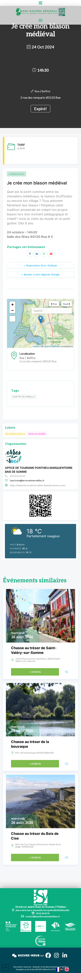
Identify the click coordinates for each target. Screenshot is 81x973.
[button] (40, 3)
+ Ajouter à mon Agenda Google (40, 274)
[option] (68, 969)
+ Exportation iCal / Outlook (40, 265)
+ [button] (12, 304)
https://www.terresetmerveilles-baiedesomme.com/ (38, 485)
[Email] (51, 253)
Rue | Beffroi (42, 91)
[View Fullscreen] (12, 319)
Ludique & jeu (16, 173)
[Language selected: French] (64, 969)
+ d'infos (35, 671)
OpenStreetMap (52, 346)
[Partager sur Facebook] (29, 253)
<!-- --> (40, 323)
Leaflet (35, 346)
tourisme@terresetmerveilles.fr (27, 480)
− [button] (12, 310)
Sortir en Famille (23, 396)
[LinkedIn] (36, 253)
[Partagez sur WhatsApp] (43, 253)
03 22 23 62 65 (17, 475)
